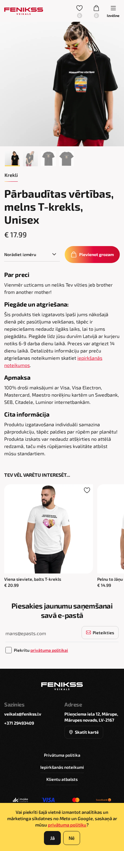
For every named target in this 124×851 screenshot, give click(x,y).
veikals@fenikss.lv (22, 713)
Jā (52, 838)
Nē (72, 838)
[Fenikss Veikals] (23, 11)
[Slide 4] (66, 158)
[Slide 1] (12, 158)
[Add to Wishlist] (87, 490)
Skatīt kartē (87, 732)
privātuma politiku (67, 824)
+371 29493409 (19, 723)
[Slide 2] (30, 158)
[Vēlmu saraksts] (79, 10)
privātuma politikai (49, 650)
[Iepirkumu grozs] (96, 10)
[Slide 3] (48, 158)
